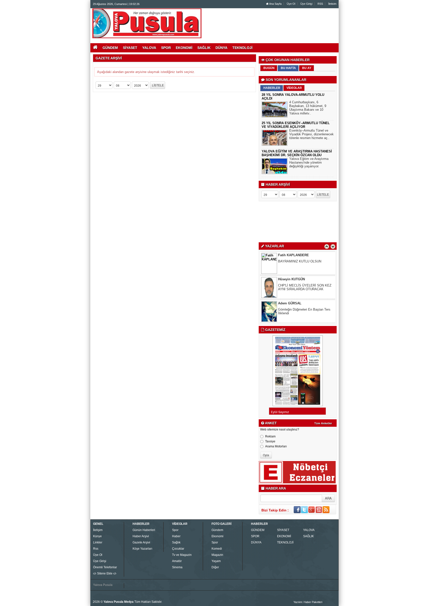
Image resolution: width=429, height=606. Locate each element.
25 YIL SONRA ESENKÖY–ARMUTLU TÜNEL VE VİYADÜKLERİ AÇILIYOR (296, 125)
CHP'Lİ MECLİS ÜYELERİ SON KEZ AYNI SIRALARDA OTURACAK (304, 287)
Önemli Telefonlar (105, 567)
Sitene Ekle (104, 573)
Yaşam (216, 561)
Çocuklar (178, 548)
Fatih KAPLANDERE (293, 255)
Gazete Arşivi (141, 542)
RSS (320, 3)
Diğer (215, 567)
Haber (176, 536)
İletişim (98, 530)
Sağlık (176, 542)
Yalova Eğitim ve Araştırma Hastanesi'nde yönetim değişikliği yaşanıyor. (308, 162)
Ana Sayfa (275, 3)
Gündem (217, 530)
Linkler (97, 542)
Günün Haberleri (144, 530)
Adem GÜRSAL (289, 303)
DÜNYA (256, 542)
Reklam (270, 436)
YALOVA (309, 530)
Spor (175, 530)
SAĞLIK (308, 536)
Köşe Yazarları (142, 548)
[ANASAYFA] (147, 23)
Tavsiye (270, 441)
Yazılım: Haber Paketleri (307, 602)
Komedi (217, 548)
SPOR (255, 536)
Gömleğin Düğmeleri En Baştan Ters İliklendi (304, 311)
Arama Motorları (276, 446)
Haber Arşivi (141, 536)
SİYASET (283, 530)
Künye (97, 536)
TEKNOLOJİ (285, 542)
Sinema (177, 567)
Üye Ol (291, 3)
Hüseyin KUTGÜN (291, 279)
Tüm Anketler (323, 423)
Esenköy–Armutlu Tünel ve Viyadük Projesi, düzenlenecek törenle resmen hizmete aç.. (311, 134)
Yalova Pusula (102, 585)
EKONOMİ (284, 536)
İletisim (332, 3)
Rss (95, 548)
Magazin (217, 555)
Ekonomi (217, 536)
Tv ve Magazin (182, 555)
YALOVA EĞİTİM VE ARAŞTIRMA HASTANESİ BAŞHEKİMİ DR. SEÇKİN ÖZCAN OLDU (297, 153)
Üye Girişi (306, 3)
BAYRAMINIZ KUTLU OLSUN (299, 261)
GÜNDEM (257, 530)
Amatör (177, 561)
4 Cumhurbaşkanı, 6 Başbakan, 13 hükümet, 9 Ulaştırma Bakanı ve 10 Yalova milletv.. (307, 107)
